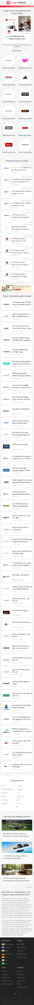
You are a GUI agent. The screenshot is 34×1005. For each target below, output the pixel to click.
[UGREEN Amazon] (6, 351)
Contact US (20, 974)
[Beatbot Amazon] (6, 458)
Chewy (19, 793)
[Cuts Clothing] (6, 766)
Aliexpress (19, 789)
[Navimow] (6, 316)
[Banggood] (6, 505)
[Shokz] (6, 482)
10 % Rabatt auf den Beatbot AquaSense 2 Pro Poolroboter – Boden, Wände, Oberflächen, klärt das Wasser (21, 192)
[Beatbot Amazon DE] (7, 168)
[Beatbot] (6, 411)
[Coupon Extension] (17, 288)
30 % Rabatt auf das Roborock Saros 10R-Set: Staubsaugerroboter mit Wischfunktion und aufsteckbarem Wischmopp (21, 251)
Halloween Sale (21, 954)
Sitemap (4, 971)
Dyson (18, 803)
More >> (29, 887)
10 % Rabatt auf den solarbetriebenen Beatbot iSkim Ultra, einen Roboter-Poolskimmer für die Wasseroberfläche (20, 216)
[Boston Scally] (6, 612)
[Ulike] (6, 648)
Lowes (18, 800)
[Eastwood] (6, 446)
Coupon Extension (7, 984)
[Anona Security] (6, 754)
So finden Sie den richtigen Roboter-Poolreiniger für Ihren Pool (15, 857)
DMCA (19, 984)
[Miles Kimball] (6, 659)
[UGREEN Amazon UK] (6, 339)
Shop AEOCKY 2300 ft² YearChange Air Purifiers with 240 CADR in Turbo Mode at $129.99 (20, 228)
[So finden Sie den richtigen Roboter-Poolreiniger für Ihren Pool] (17, 847)
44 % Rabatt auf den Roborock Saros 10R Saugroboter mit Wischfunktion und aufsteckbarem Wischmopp (21, 239)
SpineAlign (5, 793)
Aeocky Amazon (27, 224)
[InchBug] (6, 529)
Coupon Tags (5, 977)
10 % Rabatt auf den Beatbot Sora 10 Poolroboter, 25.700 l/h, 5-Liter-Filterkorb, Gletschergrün (21, 168)
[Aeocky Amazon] (7, 227)
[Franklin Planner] (6, 553)
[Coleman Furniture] (6, 600)
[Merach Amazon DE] (6, 730)
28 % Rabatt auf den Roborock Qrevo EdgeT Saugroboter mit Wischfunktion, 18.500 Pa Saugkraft (20, 275)
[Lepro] (6, 636)
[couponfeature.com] (16, 2)
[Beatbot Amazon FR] (6, 565)
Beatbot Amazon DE (26, 165)
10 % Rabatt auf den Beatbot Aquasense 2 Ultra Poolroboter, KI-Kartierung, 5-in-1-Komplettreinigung (21, 204)
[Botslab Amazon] (6, 363)
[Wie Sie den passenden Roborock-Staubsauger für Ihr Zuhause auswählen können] (17, 869)
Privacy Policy (21, 977)
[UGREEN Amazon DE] (6, 304)
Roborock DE (28, 236)
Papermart (4, 803)
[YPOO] (6, 719)
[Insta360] (6, 576)
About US (20, 971)
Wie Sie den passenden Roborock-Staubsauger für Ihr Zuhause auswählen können (16, 879)
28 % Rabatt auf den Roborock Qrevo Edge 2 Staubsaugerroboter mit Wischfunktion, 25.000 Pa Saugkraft (20, 263)
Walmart (19, 785)
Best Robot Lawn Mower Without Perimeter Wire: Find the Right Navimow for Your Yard (16, 835)
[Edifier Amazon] (6, 470)
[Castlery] (6, 588)
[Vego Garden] (6, 695)
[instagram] (19, 994)
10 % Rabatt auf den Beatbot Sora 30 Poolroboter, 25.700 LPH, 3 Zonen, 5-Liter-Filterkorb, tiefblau (21, 180)
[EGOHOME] (6, 387)
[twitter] (15, 994)
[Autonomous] (6, 671)
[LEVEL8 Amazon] (6, 541)
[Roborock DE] (7, 239)
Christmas (20, 951)
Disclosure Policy (22, 987)
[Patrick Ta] (6, 399)
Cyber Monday (21, 947)
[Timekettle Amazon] (6, 707)
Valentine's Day (21, 957)
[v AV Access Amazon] (6, 434)
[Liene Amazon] (6, 328)
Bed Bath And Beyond (7, 789)
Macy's (3, 785)
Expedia (4, 796)
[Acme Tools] (6, 624)
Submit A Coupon (7, 981)
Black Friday (20, 944)
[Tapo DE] (6, 422)
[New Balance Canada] (6, 742)
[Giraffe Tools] (6, 375)
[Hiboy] (6, 517)
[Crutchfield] (6, 683)
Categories (5, 974)
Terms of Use (21, 981)
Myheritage (20, 796)
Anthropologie (5, 800)
